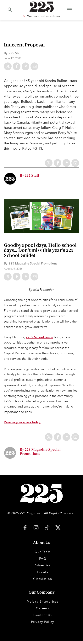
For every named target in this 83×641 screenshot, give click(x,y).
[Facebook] (16, 66)
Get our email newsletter (43, 16)
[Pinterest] (25, 66)
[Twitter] (8, 66)
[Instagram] (36, 528)
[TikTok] (47, 528)
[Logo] (41, 7)
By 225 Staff (29, 175)
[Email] (34, 66)
